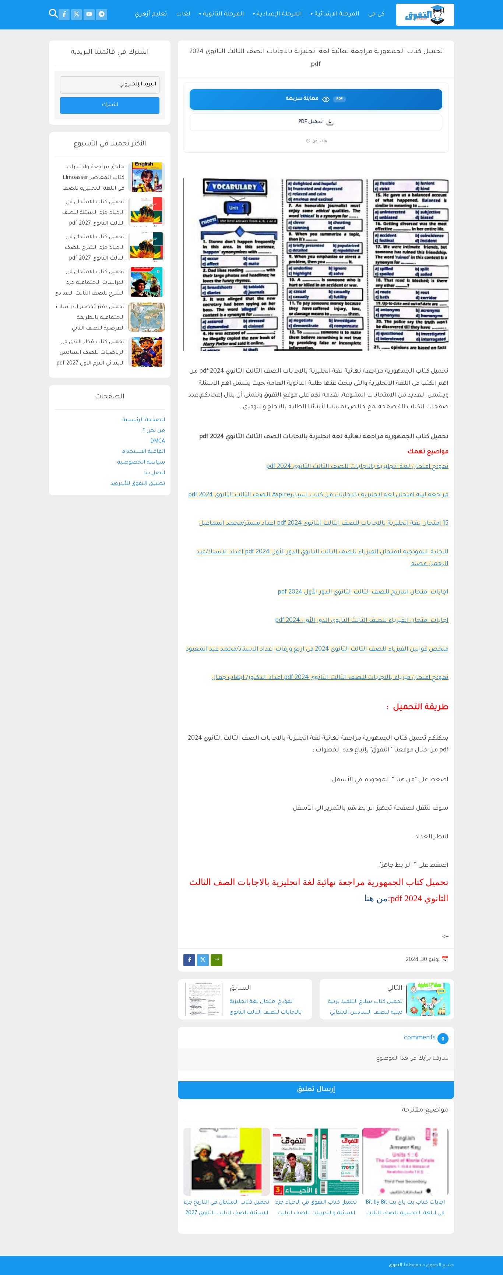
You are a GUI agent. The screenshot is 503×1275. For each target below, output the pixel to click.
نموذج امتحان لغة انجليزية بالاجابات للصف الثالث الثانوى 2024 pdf (357, 467)
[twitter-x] (76, 14)
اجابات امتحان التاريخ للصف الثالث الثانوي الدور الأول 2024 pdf (363, 592)
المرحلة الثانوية (223, 14)
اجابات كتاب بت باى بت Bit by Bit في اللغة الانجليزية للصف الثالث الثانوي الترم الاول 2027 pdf (405, 1210)
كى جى (376, 14)
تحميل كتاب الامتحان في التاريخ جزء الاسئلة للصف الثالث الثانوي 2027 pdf (226, 1210)
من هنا (376, 898)
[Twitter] (203, 960)
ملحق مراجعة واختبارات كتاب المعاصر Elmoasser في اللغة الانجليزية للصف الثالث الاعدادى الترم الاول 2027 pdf (93, 179)
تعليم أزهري (151, 14)
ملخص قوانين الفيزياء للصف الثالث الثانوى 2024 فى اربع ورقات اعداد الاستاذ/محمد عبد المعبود (317, 649)
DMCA (157, 441)
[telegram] (101, 14)
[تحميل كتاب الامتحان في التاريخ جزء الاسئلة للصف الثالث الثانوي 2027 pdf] (226, 1162)
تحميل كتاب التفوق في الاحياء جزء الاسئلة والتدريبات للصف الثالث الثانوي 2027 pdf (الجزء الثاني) (316, 1210)
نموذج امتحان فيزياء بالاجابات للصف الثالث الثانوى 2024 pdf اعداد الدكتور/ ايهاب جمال (330, 678)
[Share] (216, 960)
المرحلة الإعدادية (279, 14)
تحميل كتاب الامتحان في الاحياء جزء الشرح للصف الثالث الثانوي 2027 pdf (94, 248)
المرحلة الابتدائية (336, 14)
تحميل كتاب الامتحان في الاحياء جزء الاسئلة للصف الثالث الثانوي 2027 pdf (93, 213)
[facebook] (64, 14)
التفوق (395, 1265)
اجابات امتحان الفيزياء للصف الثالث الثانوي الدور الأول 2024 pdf (362, 620)
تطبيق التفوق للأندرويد (137, 484)
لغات (183, 14)
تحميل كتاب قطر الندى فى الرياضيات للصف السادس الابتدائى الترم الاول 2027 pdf (90, 353)
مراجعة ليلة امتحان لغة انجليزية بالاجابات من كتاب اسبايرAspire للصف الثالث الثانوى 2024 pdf (318, 495)
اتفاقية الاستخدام (143, 452)
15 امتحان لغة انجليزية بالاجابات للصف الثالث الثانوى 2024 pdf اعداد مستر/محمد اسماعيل (324, 523)
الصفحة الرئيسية (143, 420)
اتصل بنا (154, 473)
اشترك (110, 105)
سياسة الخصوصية (141, 463)
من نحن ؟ (154, 431)
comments (420, 1038)
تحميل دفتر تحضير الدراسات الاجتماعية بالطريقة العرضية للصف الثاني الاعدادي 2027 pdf (90, 319)
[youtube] (89, 14)
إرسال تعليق (316, 1089)
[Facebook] (189, 960)
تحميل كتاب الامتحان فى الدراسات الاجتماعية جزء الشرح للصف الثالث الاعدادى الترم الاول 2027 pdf (89, 284)
